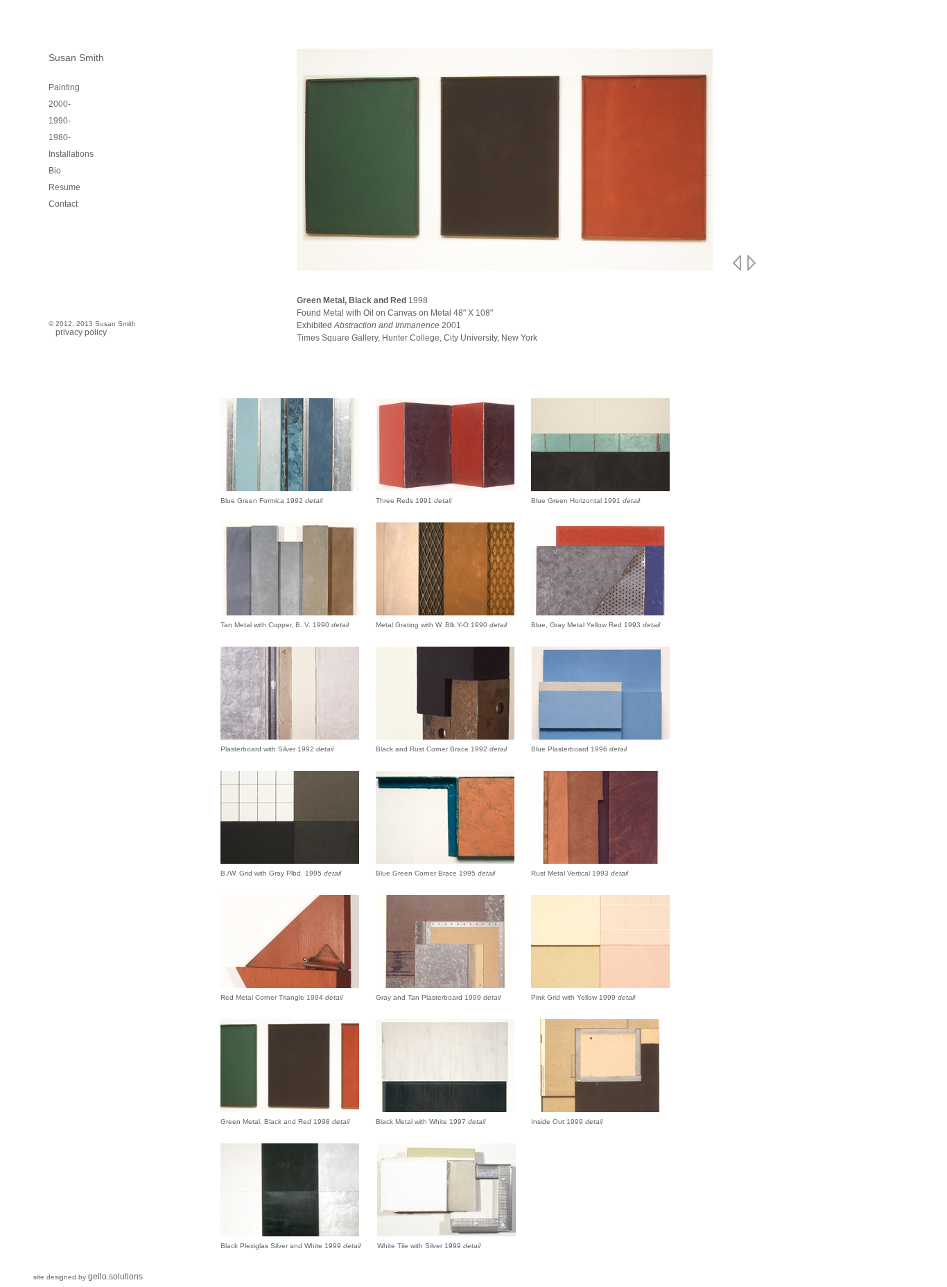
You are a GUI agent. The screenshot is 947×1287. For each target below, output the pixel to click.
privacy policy (81, 332)
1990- (60, 121)
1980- (60, 137)
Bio (55, 171)
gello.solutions (115, 1276)
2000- (60, 104)
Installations (71, 154)
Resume (64, 187)
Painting (64, 87)
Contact (63, 204)
